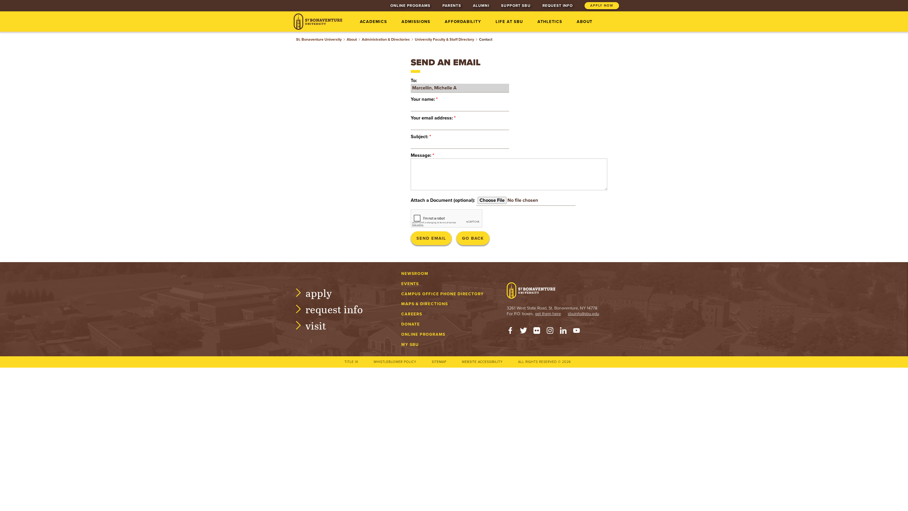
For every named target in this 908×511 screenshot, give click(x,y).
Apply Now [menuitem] (601, 6)
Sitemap (439, 362)
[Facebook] (510, 331)
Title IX (351, 362)
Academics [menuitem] (373, 22)
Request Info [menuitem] (557, 5)
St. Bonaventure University (319, 39)
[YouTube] (576, 331)
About (352, 39)
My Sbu (410, 344)
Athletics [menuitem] (549, 22)
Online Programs (423, 334)
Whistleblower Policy (395, 362)
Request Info (334, 309)
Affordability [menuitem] (463, 22)
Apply (319, 293)
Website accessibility (482, 362)
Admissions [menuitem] (416, 22)
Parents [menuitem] (451, 5)
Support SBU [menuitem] (516, 5)
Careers (411, 314)
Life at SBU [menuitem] (509, 22)
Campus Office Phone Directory (442, 293)
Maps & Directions (424, 303)
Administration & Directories (386, 39)
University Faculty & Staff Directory (444, 39)
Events (410, 283)
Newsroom (414, 273)
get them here (548, 313)
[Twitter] (523, 331)
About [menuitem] (585, 22)
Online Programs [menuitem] (410, 5)
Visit (316, 325)
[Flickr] (536, 331)
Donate (410, 324)
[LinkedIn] (563, 331)
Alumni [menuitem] (481, 5)
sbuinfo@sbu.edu (583, 313)
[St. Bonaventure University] (318, 21)
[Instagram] (550, 331)
